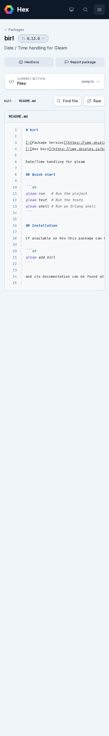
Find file (70, 101)
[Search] (85, 9)
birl (9, 38)
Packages (16, 30)
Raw (97, 101)
